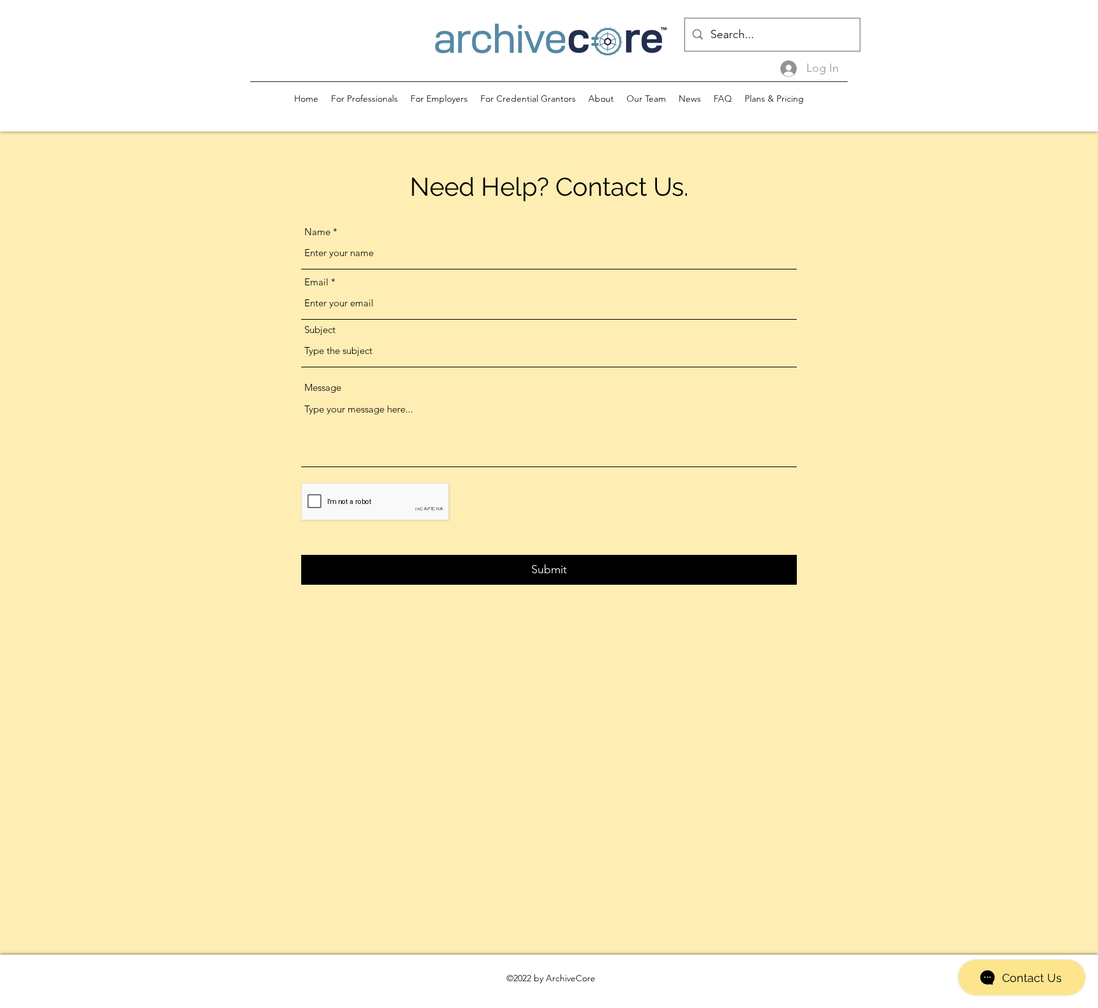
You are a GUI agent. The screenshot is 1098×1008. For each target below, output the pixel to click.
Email (316, 282)
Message (322, 387)
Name (317, 231)
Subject (320, 329)
